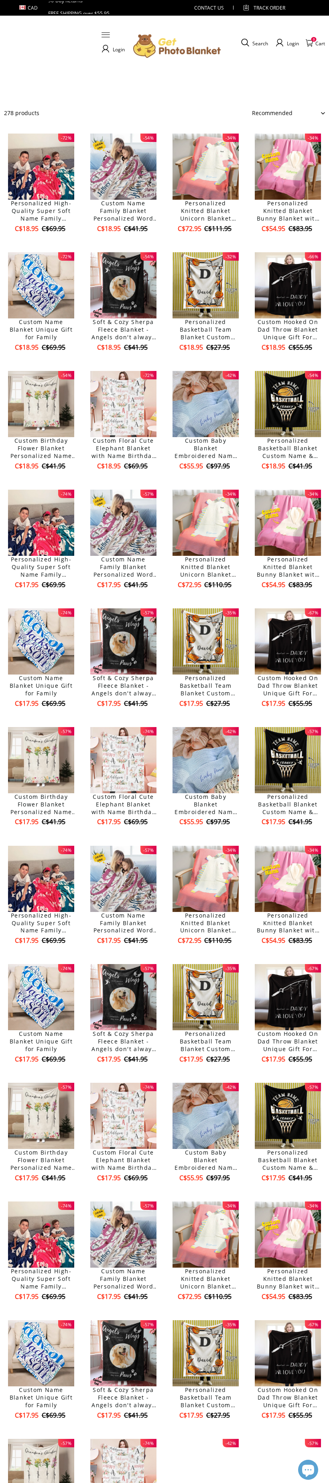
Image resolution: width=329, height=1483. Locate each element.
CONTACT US (209, 7)
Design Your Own (41, 243)
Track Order (269, 7)
